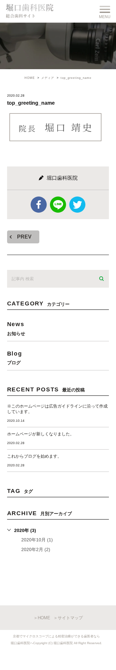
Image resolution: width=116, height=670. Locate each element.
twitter (77, 205)
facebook (39, 205)
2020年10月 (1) (37, 539)
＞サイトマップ (68, 617)
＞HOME (42, 617)
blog (14, 357)
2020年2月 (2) (35, 549)
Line (58, 205)
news (16, 328)
